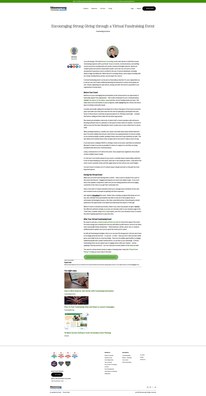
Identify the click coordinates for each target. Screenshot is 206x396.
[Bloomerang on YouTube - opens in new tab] (155, 387)
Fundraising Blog (126, 355)
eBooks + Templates (127, 357)
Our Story (142, 355)
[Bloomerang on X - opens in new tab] (153, 387)
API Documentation (126, 362)
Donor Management (109, 369)
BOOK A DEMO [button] (150, 8)
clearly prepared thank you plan (108, 222)
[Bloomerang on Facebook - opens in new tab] (148, 387)
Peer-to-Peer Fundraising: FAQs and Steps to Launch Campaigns (89, 307)
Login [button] (132, 8)
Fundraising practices (103, 31)
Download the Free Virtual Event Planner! (101, 257)
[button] (139, 8)
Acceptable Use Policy (55, 392)
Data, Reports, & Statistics (111, 371)
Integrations (107, 373)
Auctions (107, 367)
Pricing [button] (110, 8)
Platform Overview (109, 355)
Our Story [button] (102, 8)
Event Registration (109, 360)
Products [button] (85, 8)
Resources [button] (94, 8)
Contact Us (142, 359)
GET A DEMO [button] (58, 374)
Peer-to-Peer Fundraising (111, 364)
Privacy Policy (66, 392)
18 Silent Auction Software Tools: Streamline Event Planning (87, 333)
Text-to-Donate (108, 362)
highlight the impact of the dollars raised (97, 100)
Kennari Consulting (107, 61)
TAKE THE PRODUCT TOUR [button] (57, 381)
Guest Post (74, 59)
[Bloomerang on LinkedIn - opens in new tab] (150, 387)
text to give (106, 211)
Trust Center (125, 360)
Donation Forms (108, 357)
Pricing (141, 357)
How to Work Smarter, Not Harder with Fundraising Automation (89, 291)
